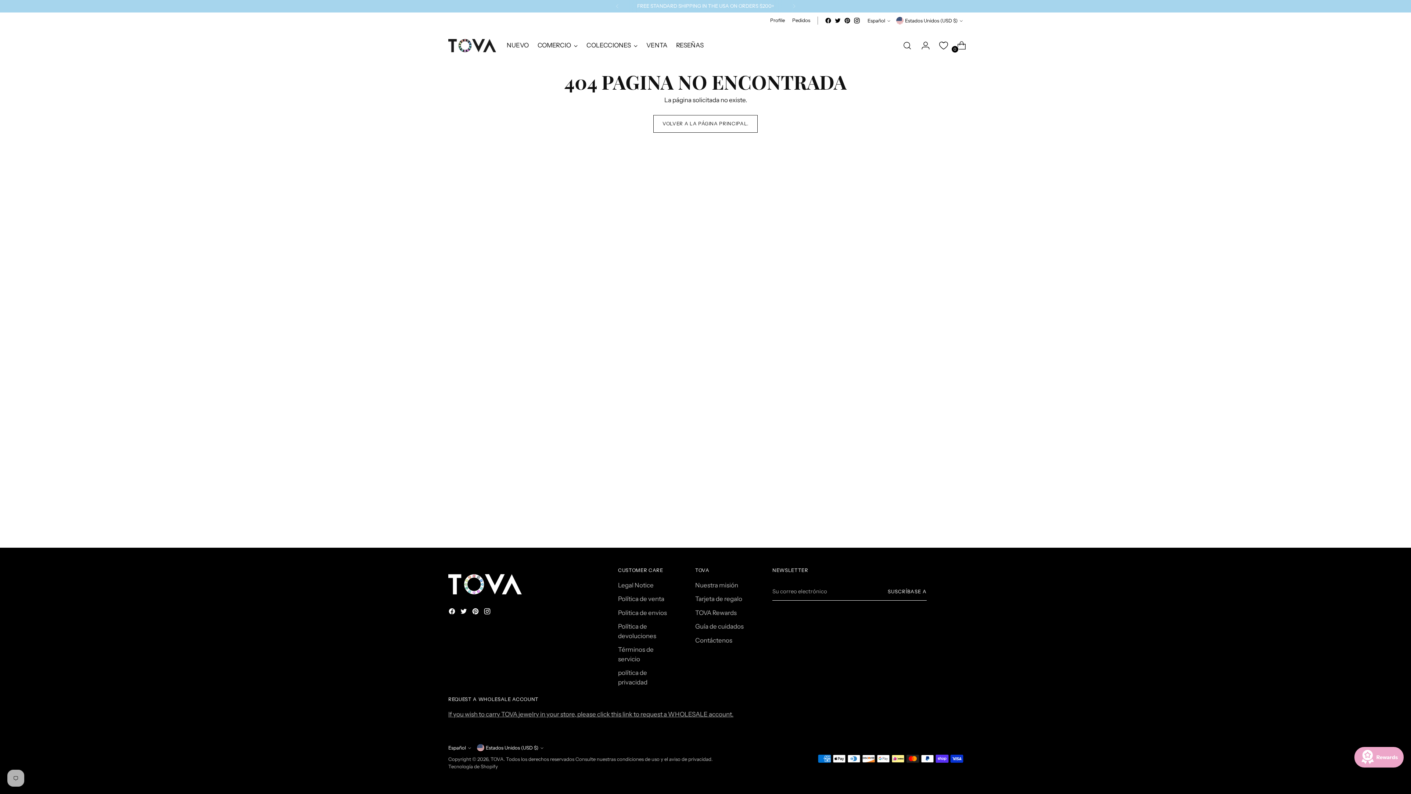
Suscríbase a (907, 591)
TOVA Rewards (716, 612)
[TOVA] (472, 45)
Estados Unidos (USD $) (931, 21)
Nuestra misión (716, 585)
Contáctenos (713, 640)
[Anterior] (617, 6)
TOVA (497, 759)
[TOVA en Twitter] (837, 20)
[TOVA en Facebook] (828, 20)
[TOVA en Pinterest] (847, 20)
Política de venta (641, 598)
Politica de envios (642, 612)
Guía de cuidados (719, 626)
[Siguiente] (794, 6)
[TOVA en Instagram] (857, 20)
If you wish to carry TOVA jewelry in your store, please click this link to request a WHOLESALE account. (590, 714)
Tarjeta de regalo (718, 598)
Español (876, 21)
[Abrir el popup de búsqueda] (907, 45)
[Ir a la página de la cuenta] (922, 45)
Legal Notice (636, 585)
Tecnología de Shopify (473, 766)
